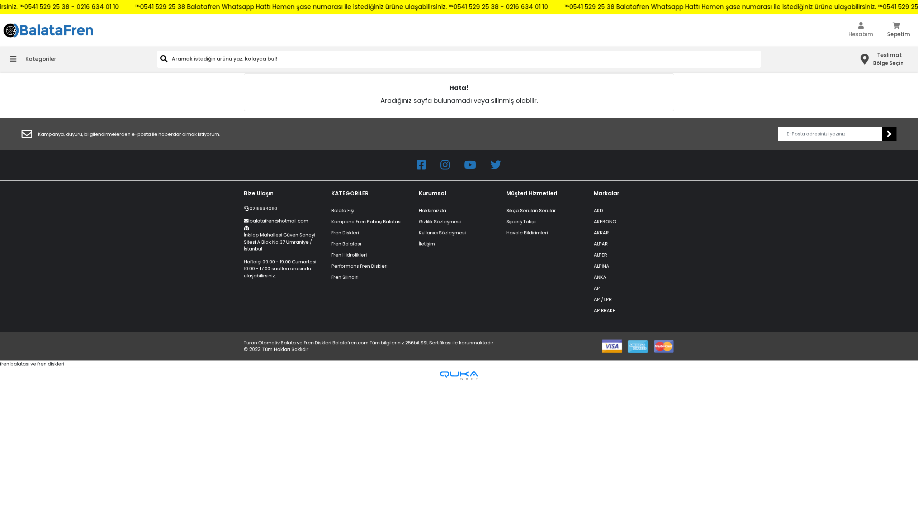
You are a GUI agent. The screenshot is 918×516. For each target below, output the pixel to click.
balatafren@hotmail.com (279, 221)
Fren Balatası (346, 243)
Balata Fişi (342, 210)
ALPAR (601, 243)
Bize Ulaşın (259, 193)
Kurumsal (432, 193)
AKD (598, 210)
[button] (861, 30)
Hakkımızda (432, 210)
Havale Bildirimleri (527, 232)
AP (597, 288)
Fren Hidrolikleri (349, 255)
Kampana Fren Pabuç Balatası (366, 221)
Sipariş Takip (521, 221)
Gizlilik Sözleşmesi (440, 221)
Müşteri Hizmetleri (531, 193)
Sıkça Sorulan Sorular (531, 210)
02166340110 (263, 208)
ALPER (600, 255)
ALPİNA (601, 266)
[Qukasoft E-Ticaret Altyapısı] (459, 375)
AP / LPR (603, 299)
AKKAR (601, 232)
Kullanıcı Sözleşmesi (442, 232)
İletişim (427, 243)
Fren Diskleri (345, 232)
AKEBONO (605, 221)
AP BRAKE (604, 310)
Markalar (606, 193)
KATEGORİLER (350, 193)
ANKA (600, 277)
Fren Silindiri (345, 277)
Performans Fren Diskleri (359, 266)
